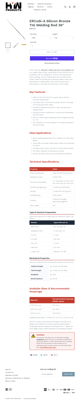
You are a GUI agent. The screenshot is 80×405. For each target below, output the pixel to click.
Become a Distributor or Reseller (17, 378)
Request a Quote (40, 10)
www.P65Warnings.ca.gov (48, 347)
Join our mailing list (48, 369)
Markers (40, 7)
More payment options (52, 63)
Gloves (49, 7)
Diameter (33, 34)
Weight (55, 34)
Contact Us (9, 372)
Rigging (31, 7)
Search (8, 369)
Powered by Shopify (30, 398)
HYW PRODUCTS (16, 398)
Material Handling (44, 4)
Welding (31, 4)
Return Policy (10, 381)
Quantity (33, 42)
